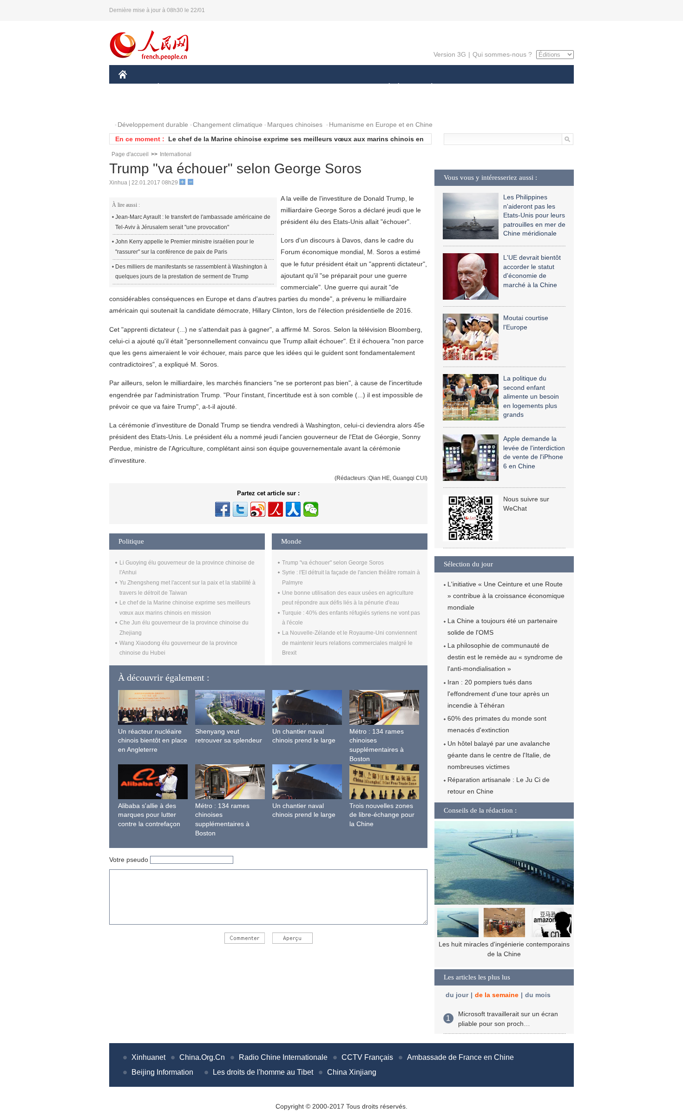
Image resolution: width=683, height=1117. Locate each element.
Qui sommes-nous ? (502, 54)
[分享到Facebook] (222, 509)
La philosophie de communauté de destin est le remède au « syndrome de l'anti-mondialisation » (505, 657)
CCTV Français (367, 1057)
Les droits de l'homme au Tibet (263, 1072)
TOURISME (505, 88)
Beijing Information (162, 1072)
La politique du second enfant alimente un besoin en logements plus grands (531, 396)
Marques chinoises (294, 124)
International (175, 154)
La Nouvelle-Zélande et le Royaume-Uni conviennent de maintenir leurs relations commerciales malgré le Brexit (349, 643)
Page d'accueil (130, 154)
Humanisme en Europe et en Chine (381, 124)
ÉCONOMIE (176, 88)
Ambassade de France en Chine (460, 1057)
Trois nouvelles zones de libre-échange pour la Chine (381, 815)
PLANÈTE (427, 88)
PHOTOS (138, 106)
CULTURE (342, 88)
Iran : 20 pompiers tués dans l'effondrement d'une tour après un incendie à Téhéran (498, 693)
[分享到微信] (310, 509)
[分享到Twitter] (240, 509)
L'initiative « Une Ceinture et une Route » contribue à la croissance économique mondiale (506, 595)
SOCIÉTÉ (385, 88)
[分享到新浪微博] (257, 509)
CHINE (134, 88)
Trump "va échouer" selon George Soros (333, 562)
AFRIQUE (258, 88)
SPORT (464, 88)
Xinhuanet (148, 1057)
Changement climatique (228, 124)
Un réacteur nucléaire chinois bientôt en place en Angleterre (152, 740)
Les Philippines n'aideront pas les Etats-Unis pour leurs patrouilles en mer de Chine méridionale (534, 215)
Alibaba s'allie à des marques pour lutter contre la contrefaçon (149, 815)
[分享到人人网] (293, 509)
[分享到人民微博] (275, 509)
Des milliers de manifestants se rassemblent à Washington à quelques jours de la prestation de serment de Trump (191, 271)
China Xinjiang (351, 1072)
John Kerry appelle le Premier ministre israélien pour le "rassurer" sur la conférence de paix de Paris (184, 246)
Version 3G (449, 54)
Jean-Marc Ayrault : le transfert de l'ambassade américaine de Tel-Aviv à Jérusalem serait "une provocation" (192, 222)
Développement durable (153, 124)
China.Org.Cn (202, 1057)
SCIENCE (300, 88)
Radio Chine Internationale (283, 1057)
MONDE (219, 88)
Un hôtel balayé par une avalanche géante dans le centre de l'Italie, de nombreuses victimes (499, 755)
